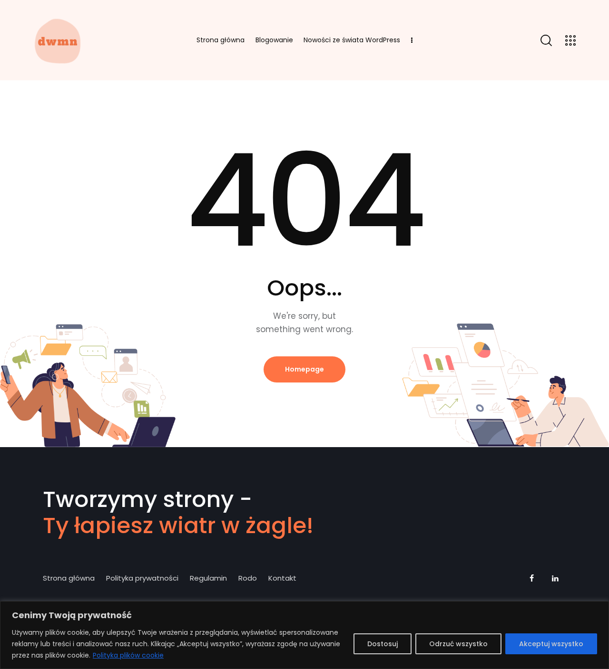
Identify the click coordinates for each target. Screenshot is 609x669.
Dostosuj (382, 644)
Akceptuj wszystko (551, 644)
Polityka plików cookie (128, 655)
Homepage (304, 369)
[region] (304, 635)
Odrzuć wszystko (458, 644)
